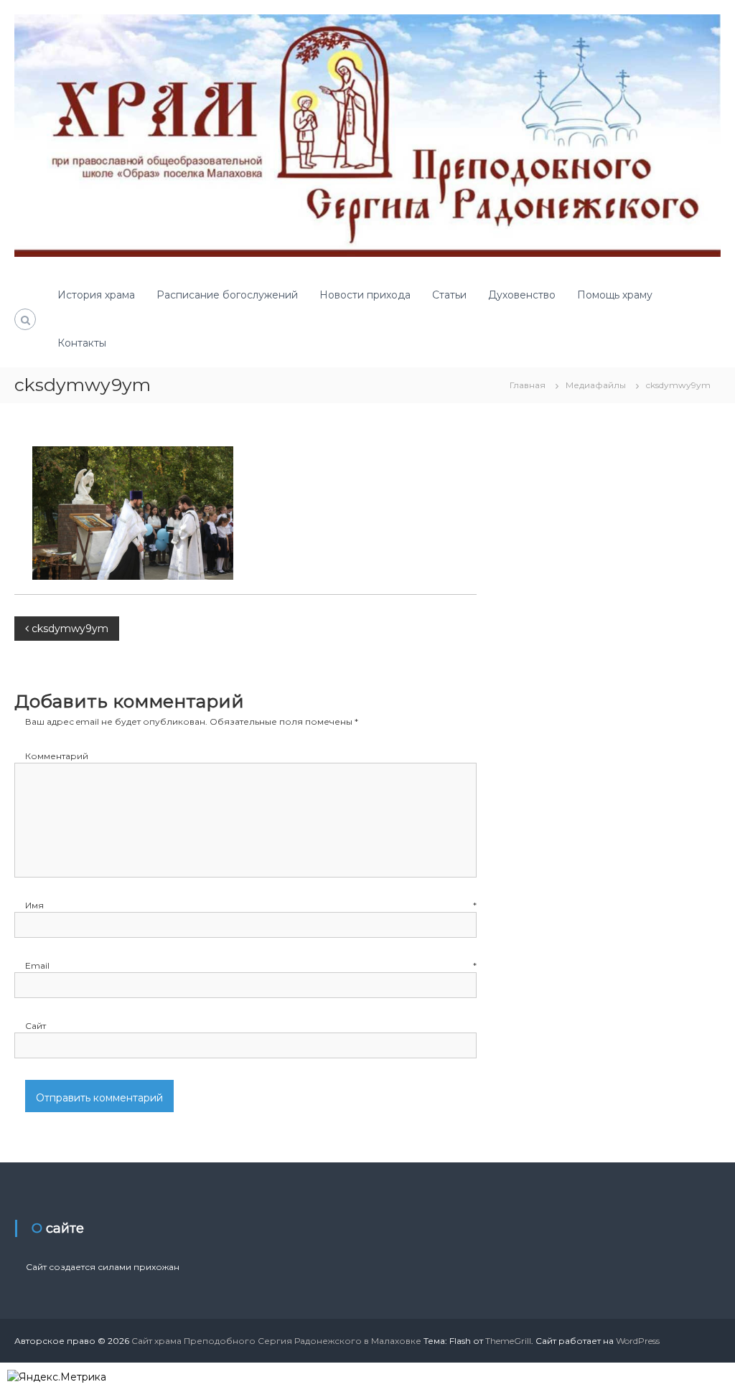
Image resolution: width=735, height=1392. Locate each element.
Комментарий (56, 756)
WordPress (638, 1340)
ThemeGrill (508, 1340)
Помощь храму (614, 294)
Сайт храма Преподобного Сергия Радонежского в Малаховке (276, 1340)
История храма (96, 294)
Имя (251, 905)
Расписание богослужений (227, 294)
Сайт (35, 1025)
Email (251, 965)
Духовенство (522, 294)
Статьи (449, 294)
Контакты (81, 343)
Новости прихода (365, 294)
